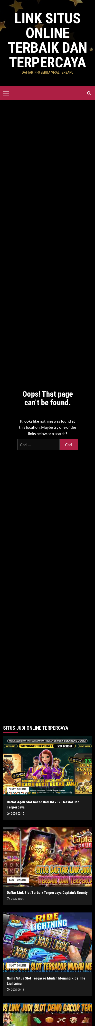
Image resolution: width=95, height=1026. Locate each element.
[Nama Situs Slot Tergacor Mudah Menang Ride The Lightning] (47, 942)
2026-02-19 (17, 813)
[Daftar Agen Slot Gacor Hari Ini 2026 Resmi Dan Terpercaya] (47, 766)
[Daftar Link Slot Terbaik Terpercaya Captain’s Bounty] (47, 857)
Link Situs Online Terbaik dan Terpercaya (47, 40)
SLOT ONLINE (18, 789)
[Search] (89, 93)
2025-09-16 (17, 989)
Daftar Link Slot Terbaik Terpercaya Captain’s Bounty (47, 892)
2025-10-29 (17, 899)
